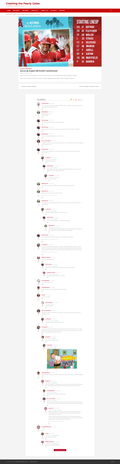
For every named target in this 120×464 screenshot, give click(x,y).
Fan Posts (34, 10)
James (43, 295)
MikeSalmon (45, 111)
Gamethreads (28, 68)
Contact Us (44, 10)
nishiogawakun (46, 287)
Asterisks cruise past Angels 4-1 (29, 86)
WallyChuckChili (46, 257)
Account (53, 10)
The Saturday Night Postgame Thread (88, 86)
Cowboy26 (48, 157)
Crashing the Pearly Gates (23, 3)
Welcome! (16, 10)
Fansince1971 (45, 103)
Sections (25, 10)
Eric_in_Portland (46, 140)
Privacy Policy (33, 461)
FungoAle (47, 336)
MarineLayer (45, 120)
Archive (22, 68)
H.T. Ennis (30, 73)
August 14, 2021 (23, 73)
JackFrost (47, 381)
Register (62, 10)
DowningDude (45, 280)
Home (8, 10)
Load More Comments (60, 450)
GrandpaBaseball (46, 426)
